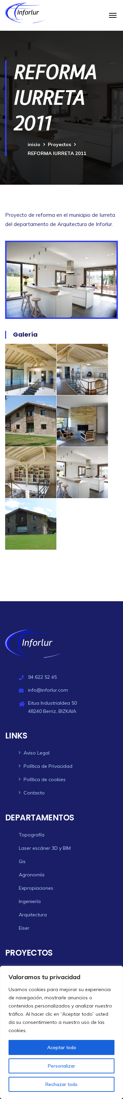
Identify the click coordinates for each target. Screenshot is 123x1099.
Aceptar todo (61, 1047)
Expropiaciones (36, 888)
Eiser (24, 928)
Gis (22, 861)
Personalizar (61, 1066)
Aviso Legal (37, 753)
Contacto (34, 793)
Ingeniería (30, 901)
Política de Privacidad (48, 766)
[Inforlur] (25, 13)
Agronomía (31, 875)
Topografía (31, 835)
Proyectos (59, 144)
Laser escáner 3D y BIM (45, 848)
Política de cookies (45, 779)
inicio (34, 144)
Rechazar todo (61, 1084)
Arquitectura (33, 915)
